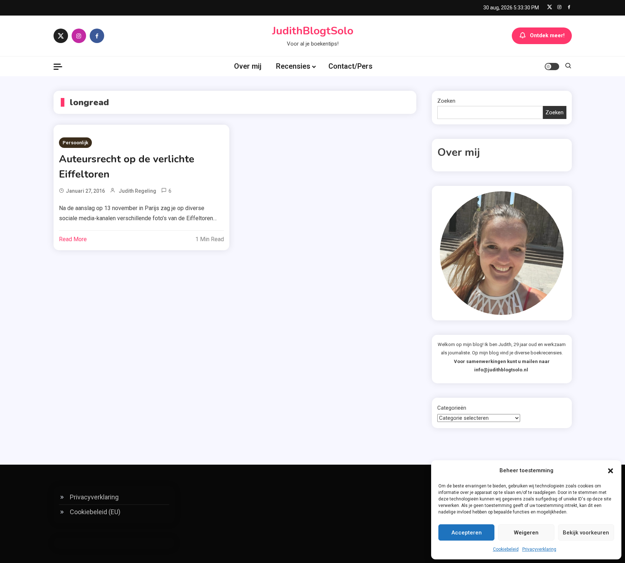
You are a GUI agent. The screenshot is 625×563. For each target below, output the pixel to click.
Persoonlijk (75, 142)
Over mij (248, 66)
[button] (610, 470)
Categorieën (451, 408)
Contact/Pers (350, 66)
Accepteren (466, 532)
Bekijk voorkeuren (586, 532)
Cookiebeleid (506, 549)
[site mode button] (552, 66)
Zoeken (446, 101)
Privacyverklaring (539, 549)
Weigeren (526, 532)
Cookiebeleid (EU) (95, 512)
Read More (73, 239)
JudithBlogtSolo (312, 31)
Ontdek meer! (547, 35)
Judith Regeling (137, 191)
